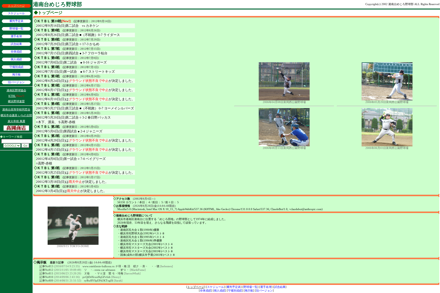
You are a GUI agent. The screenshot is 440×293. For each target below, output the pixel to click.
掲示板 (16, 74)
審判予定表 (16, 21)
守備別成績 (16, 67)
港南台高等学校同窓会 (16, 109)
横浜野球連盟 (16, 101)
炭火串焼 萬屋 (16, 121)
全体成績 (16, 51)
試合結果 (16, 44)
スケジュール (16, 13)
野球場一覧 (16, 28)
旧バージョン (16, 82)
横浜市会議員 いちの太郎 (16, 115)
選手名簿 (16, 36)
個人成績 (16, 59)
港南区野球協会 (16, 90)
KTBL (12, 96)
